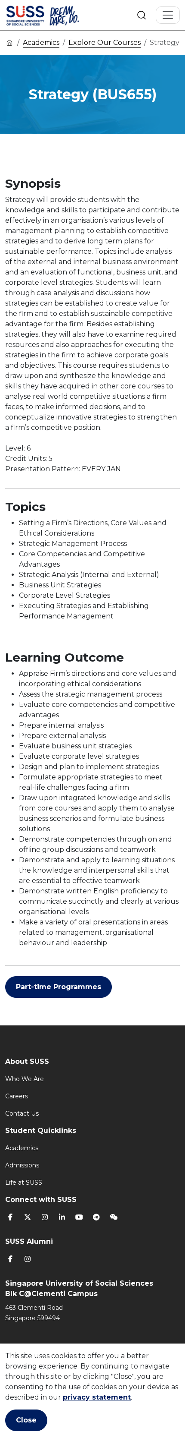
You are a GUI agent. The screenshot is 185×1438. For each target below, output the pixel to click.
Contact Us (22, 1113)
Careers (16, 1096)
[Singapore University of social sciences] (57, 15)
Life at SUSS (23, 1182)
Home (9, 42)
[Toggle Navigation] (168, 15)
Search (141, 15)
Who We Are (24, 1079)
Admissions (22, 1165)
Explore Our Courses (104, 42)
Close (26, 1420)
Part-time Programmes (58, 987)
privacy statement (97, 1397)
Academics (41, 42)
